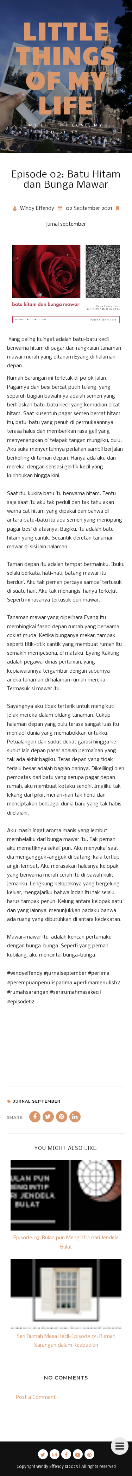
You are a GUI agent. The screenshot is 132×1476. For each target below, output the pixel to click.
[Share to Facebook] (34, 1116)
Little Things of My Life (66, 67)
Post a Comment (36, 1397)
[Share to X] (48, 1116)
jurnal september (66, 224)
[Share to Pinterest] (61, 1116)
